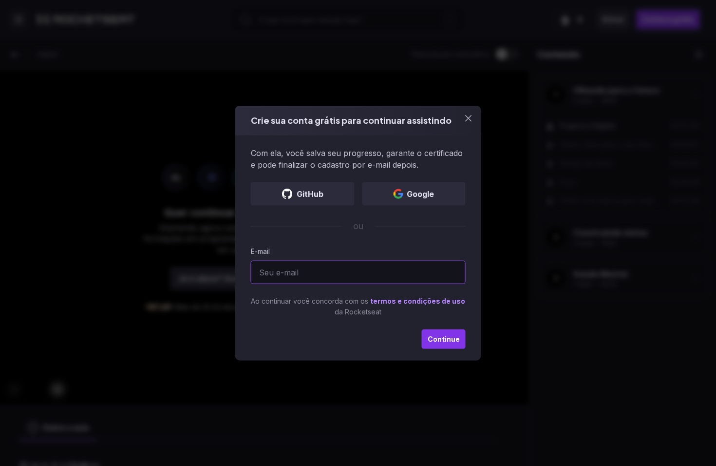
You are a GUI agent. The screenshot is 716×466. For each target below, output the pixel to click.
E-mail (260, 251)
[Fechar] (468, 118)
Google (420, 193)
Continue (444, 338)
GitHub (310, 193)
